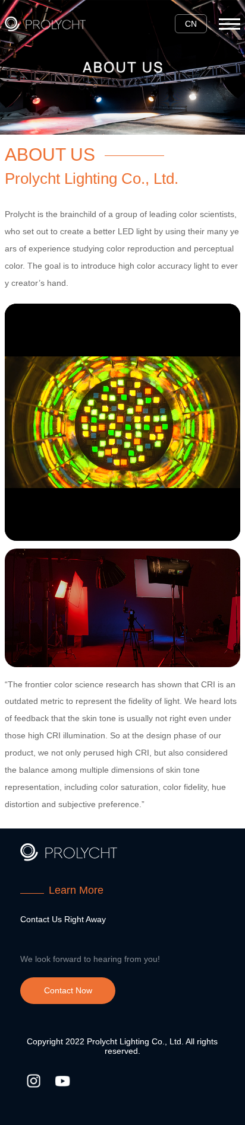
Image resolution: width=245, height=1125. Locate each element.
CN (191, 23)
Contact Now (68, 990)
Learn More (76, 890)
